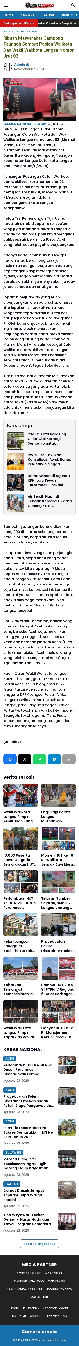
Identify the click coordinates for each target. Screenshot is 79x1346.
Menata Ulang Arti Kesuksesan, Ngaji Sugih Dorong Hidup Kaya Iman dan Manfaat (25, 1164)
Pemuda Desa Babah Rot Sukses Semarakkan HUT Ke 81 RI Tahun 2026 (28, 1132)
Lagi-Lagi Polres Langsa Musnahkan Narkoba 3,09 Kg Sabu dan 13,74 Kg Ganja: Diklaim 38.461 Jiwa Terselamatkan (57, 817)
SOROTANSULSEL (29, 1273)
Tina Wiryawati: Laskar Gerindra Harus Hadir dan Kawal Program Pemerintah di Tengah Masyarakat (28, 1219)
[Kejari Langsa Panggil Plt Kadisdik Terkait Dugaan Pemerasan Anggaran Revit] (20, 924)
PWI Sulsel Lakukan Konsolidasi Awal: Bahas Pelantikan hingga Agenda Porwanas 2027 (49, 459)
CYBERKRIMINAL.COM (29, 1281)
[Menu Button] (6, 5)
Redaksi (34, 1308)
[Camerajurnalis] (39, 5)
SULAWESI (13, 1152)
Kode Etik (18, 1308)
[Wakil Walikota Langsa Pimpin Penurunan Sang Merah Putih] (20, 795)
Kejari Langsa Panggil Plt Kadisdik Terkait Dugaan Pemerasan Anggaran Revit (17, 946)
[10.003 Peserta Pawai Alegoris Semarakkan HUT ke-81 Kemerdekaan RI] (20, 838)
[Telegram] (39, 759)
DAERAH (49, 15)
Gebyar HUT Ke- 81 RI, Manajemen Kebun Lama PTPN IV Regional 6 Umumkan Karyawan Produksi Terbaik (58, 1032)
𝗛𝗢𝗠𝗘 (8, 15)
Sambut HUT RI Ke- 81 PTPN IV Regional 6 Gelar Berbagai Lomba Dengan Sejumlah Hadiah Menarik (58, 989)
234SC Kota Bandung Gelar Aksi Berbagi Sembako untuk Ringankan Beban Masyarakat (47, 439)
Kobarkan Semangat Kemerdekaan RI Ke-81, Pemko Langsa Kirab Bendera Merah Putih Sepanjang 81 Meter (20, 989)
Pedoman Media (55, 1308)
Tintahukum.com (58, 1289)
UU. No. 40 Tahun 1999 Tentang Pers (39, 1316)
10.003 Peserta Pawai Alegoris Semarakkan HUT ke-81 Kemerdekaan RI (18, 860)
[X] (24, 759)
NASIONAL (28, 15)
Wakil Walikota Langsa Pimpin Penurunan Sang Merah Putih (18, 817)
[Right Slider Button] (74, 15)
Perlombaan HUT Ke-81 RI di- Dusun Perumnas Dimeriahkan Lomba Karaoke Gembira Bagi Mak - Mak (19, 903)
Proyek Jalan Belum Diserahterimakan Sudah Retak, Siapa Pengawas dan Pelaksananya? (57, 946)
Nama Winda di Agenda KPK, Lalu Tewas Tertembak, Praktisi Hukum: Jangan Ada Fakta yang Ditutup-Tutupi (49, 480)
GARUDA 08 (56, 1281)
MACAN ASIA (40, 1297)
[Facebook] (10, 759)
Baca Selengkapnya (39, 1244)
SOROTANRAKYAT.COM (24, 1289)
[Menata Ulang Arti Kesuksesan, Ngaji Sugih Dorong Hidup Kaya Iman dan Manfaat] (67, 1159)
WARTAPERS (53, 1273)
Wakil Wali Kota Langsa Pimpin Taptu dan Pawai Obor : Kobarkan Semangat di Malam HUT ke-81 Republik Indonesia (20, 1032)
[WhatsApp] (54, 759)
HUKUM (67, 15)
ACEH (9, 1058)
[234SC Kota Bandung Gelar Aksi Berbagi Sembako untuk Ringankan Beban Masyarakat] (15, 441)
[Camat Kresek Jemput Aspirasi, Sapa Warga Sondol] (67, 1190)
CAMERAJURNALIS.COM (25, 123)
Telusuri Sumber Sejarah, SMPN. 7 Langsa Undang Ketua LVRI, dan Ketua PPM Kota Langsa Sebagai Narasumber (56, 903)
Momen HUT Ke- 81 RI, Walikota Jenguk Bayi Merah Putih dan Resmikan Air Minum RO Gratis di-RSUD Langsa (58, 860)
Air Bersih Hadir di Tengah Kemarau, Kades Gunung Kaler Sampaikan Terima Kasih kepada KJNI (50, 501)
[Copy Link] (69, 759)
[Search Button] (73, 5)
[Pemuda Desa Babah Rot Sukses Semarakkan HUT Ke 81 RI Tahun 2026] (67, 1127)
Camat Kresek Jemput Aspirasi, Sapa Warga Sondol (23, 1195)
